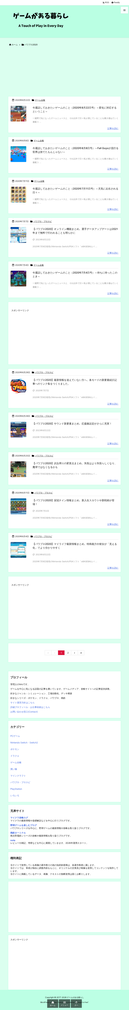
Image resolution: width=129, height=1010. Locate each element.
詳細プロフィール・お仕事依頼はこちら (30, 707)
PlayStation (16, 789)
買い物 (13, 769)
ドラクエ (14, 755)
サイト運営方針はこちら (22, 702)
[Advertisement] (64, 72)
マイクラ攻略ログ (19, 817)
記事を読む (112, 128)
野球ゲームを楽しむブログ (23, 825)
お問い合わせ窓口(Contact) (24, 711)
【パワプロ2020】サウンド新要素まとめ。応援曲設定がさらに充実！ (72, 423)
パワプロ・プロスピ (42, 221)
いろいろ (14, 795)
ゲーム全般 (40, 100)
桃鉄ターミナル (18, 832)
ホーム (15, 44)
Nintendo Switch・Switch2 (24, 742)
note (12, 840)
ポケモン (14, 749)
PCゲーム (15, 736)
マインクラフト (18, 775)
